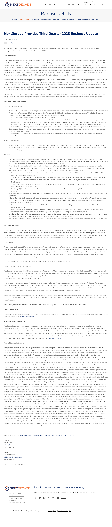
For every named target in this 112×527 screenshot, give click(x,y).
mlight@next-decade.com (12, 445)
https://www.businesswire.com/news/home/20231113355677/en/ (52, 435)
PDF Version (11, 43)
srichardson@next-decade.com (14, 457)
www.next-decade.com (26, 316)
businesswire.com (25, 435)
